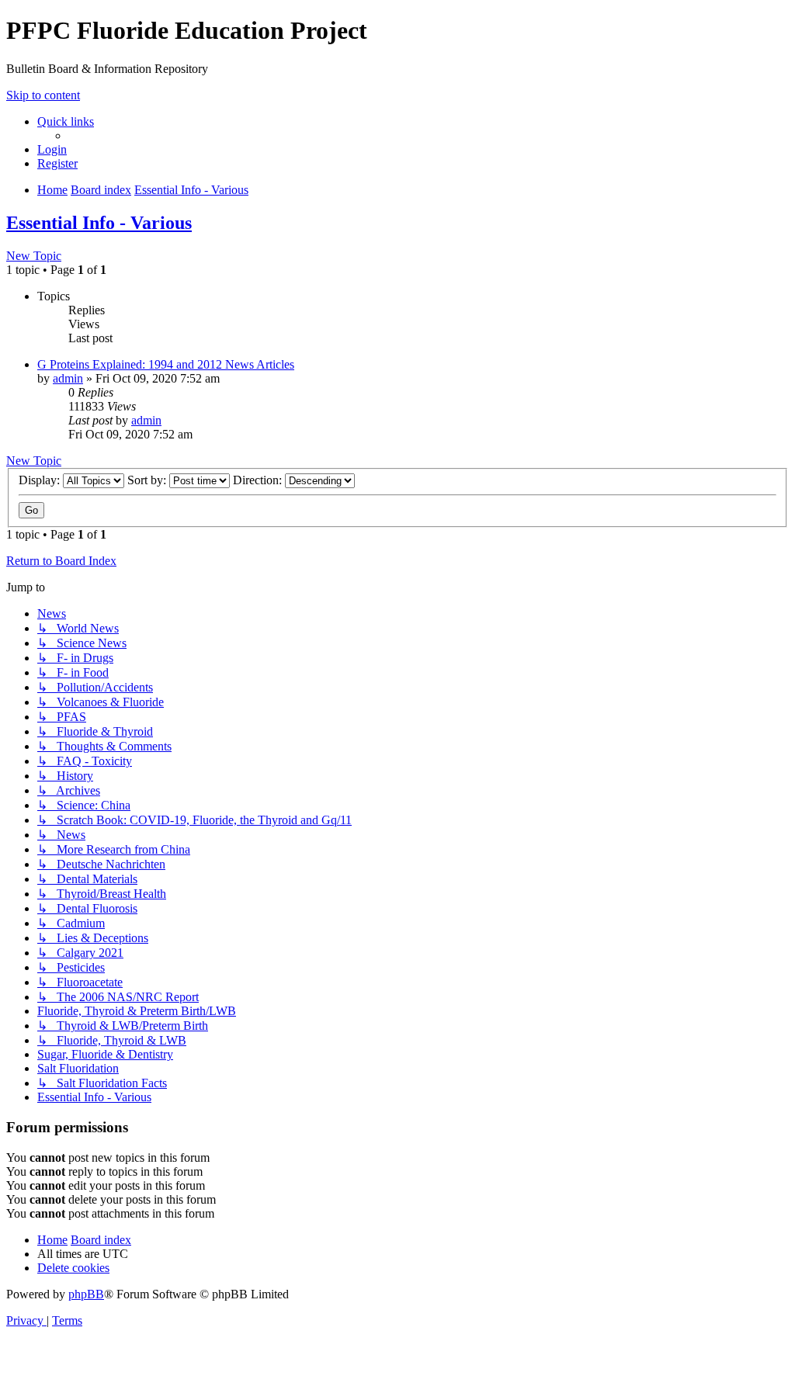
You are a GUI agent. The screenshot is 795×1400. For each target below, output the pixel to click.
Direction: (259, 480)
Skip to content (43, 95)
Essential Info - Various (99, 223)
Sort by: (148, 480)
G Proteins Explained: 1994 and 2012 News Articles (165, 364)
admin (68, 378)
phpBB (86, 1294)
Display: (41, 480)
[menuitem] (52, 149)
